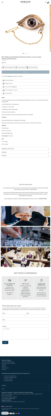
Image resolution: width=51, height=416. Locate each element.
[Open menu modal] (2, 2)
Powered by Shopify (5, 409)
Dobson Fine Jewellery (13, 408)
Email (27, 313)
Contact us (14, 86)
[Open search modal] (45, 2)
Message (4, 326)
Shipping (10, 76)
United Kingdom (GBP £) (7, 406)
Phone (3, 319)
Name (3, 313)
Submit (5, 342)
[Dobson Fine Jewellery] (25, 2)
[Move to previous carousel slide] (45, 352)
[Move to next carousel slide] (48, 352)
